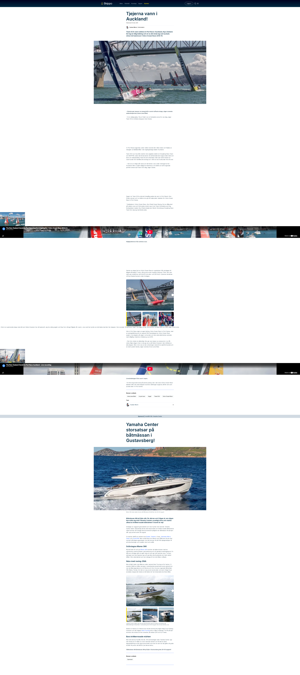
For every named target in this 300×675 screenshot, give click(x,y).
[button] (172, 295)
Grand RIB (136, 538)
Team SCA (157, 396)
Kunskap (133, 3)
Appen (140, 3)
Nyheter (146, 3)
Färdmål (127, 3)
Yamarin (153, 536)
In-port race (142, 396)
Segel (149, 396)
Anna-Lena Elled (131, 396)
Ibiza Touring (146, 630)
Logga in (189, 3)
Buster (148, 536)
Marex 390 (144, 549)
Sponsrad (129, 659)
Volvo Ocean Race (167, 396)
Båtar (121, 3)
